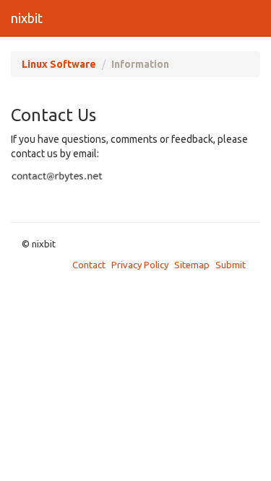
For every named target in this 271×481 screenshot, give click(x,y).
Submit (230, 265)
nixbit (27, 18)
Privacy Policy (139, 265)
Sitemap (192, 265)
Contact (89, 265)
